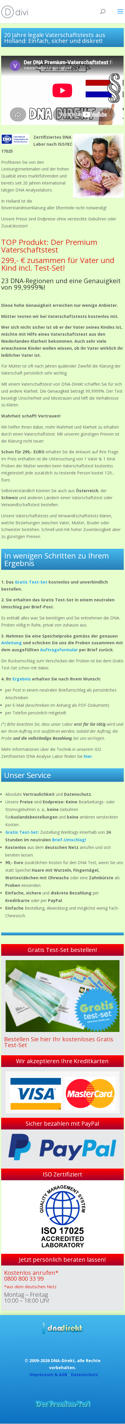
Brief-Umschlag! (69, 839)
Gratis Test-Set (31, 582)
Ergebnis (21, 679)
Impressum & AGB (48, 1374)
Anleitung (11, 642)
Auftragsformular (58, 649)
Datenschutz (84, 1374)
